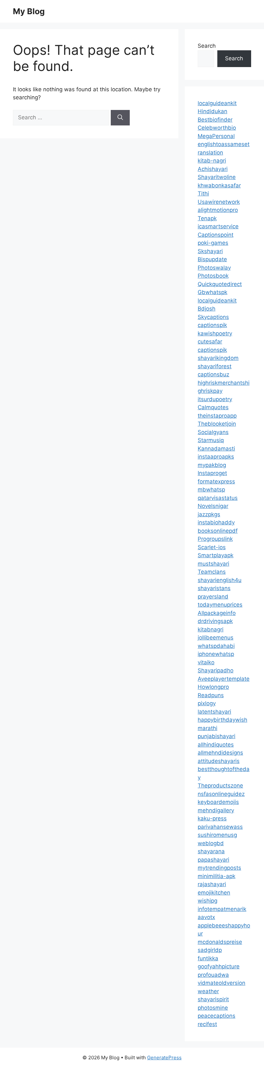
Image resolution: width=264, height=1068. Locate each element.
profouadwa (213, 975)
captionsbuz (213, 374)
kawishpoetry (215, 333)
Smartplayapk (215, 555)
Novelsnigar (213, 506)
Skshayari (210, 251)
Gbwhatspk (212, 292)
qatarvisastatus (218, 498)
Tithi (203, 193)
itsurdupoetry (215, 399)
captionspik (212, 325)
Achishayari (213, 169)
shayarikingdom (218, 358)
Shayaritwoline (217, 177)
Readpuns (211, 695)
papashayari (213, 859)
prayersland (213, 596)
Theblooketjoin (217, 423)
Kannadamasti (216, 448)
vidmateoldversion (221, 983)
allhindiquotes (216, 744)
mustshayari (213, 563)
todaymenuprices (220, 604)
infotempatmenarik (222, 909)
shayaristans (214, 588)
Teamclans (212, 572)
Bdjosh (206, 308)
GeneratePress (164, 1057)
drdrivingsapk (215, 621)
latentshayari (214, 711)
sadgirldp (210, 950)
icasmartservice (218, 226)
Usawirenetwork (219, 202)
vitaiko (206, 662)
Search (207, 46)
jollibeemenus (215, 637)
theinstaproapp (217, 415)
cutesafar (210, 341)
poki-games (213, 243)
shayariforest (214, 366)
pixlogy (207, 703)
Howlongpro (213, 687)
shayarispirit (213, 999)
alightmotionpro (218, 210)
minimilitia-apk (216, 876)
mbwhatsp (211, 489)
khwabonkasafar (219, 185)
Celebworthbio (217, 127)
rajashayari (212, 884)
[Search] (120, 117)
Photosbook (213, 275)
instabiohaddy (216, 522)
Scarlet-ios (212, 547)
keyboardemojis (218, 802)
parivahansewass (220, 827)
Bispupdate (212, 259)
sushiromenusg (217, 835)
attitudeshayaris (219, 761)
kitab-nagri (212, 160)
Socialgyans (213, 432)
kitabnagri (210, 629)
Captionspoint (215, 235)
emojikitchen (214, 892)
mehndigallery (216, 810)
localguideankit (217, 103)
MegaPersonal (216, 136)
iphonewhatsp (216, 654)
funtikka (208, 958)
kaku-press (212, 818)
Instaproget (212, 473)
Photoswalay (214, 267)
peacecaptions (216, 1016)
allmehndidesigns (220, 752)
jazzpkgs (209, 514)
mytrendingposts (219, 868)
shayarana (211, 851)
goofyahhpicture (219, 966)
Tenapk (207, 218)
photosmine (213, 1007)
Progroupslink (215, 539)
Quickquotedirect (220, 284)
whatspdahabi (216, 646)
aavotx (206, 917)
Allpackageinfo (217, 613)
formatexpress (216, 481)
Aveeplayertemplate (224, 679)
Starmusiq (211, 440)
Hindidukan (212, 111)
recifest (207, 1024)
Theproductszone (220, 785)
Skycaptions (213, 317)
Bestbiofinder (215, 119)
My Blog (29, 11)
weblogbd (211, 843)
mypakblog (212, 465)
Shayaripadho (215, 670)
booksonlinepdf (218, 531)
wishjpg (207, 900)
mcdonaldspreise (220, 942)
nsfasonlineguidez (221, 794)
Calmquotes (213, 407)
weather (208, 991)
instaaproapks (216, 456)
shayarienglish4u (219, 580)
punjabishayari (216, 736)
